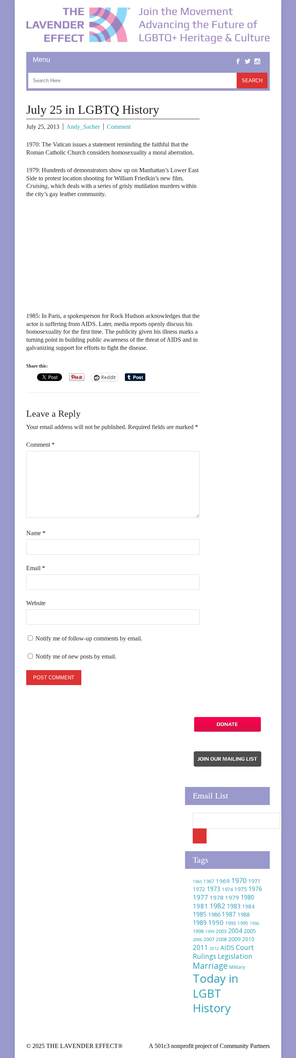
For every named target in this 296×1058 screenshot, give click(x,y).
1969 (223, 881)
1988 (243, 914)
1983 (233, 906)
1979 (232, 897)
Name (35, 533)
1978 (217, 897)
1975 (240, 889)
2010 (248, 939)
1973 (213, 889)
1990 (216, 922)
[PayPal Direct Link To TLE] (227, 731)
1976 (255, 889)
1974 (227, 889)
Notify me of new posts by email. (75, 656)
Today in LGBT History (215, 993)
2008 (221, 939)
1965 (197, 881)
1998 (198, 931)
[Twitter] (247, 55)
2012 (214, 948)
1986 (214, 914)
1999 (209, 931)
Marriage (210, 965)
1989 (200, 922)
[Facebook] (238, 55)
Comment (119, 126)
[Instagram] (257, 55)
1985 (200, 914)
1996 (254, 923)
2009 (234, 939)
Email (35, 568)
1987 (229, 914)
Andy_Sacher (83, 126)
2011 (200, 947)
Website (35, 603)
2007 (209, 939)
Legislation (235, 956)
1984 (248, 906)
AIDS (227, 947)
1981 (200, 906)
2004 (235, 931)
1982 (217, 905)
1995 (242, 923)
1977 (200, 897)
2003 (221, 931)
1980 (247, 897)
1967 (209, 881)
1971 (254, 881)
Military (237, 967)
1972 (199, 889)
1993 (230, 923)
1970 (239, 880)
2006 (197, 939)
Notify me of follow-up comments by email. (88, 638)
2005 (250, 931)
